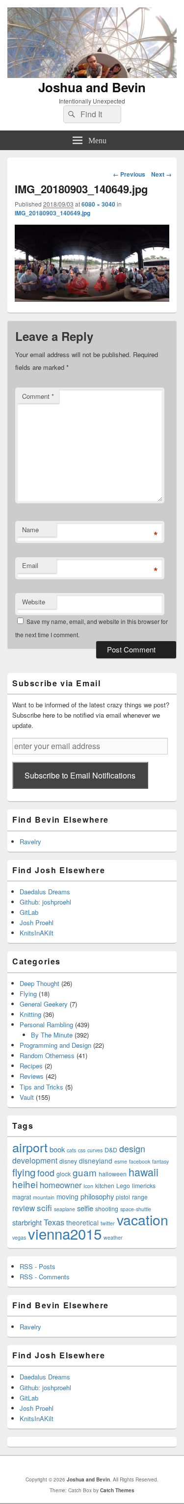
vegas (19, 1237)
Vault (27, 1097)
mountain (43, 1197)
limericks (144, 1185)
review (23, 1207)
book (57, 1149)
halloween (113, 1173)
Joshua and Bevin (92, 87)
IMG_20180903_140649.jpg (52, 212)
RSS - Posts (37, 1266)
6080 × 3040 (98, 204)
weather (113, 1237)
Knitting (30, 1014)
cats (71, 1150)
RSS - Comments (45, 1276)
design (132, 1148)
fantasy (160, 1161)
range (140, 1197)
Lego (123, 1185)
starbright (27, 1222)
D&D (111, 1149)
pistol (123, 1197)
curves (95, 1150)
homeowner (60, 1185)
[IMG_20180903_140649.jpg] (92, 298)
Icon (88, 1186)
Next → (161, 174)
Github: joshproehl (45, 902)
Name (30, 529)
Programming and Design (55, 1045)
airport (30, 1147)
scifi (44, 1207)
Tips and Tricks (41, 1086)
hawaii (143, 1171)
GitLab (29, 912)
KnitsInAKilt (36, 932)
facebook (139, 1161)
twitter (108, 1223)
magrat (21, 1197)
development (34, 1160)
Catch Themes (117, 1490)
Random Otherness (47, 1055)
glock (63, 1173)
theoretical (82, 1222)
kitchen (104, 1185)
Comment (38, 396)
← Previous (129, 174)
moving (67, 1196)
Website (33, 601)
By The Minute (52, 1034)
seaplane (64, 1209)
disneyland (95, 1161)
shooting (106, 1208)
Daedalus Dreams (45, 891)
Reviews (32, 1076)
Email (30, 565)
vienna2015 (65, 1233)
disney (68, 1161)
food (45, 1173)
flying (23, 1172)
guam (85, 1172)
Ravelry (30, 841)
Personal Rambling (46, 1024)
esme (120, 1161)
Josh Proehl (36, 922)
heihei (25, 1184)
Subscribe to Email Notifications (80, 775)
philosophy (97, 1196)
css (81, 1150)
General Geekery (44, 1004)
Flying (28, 993)
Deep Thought (39, 983)
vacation (142, 1219)
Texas (54, 1222)
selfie (85, 1208)
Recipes (31, 1065)
